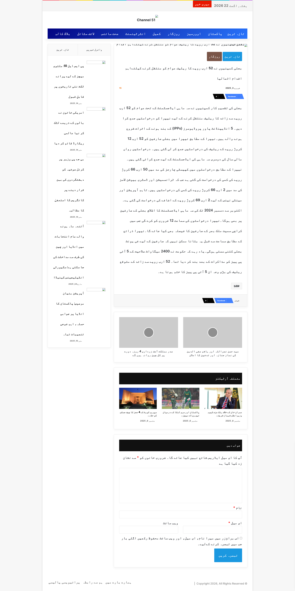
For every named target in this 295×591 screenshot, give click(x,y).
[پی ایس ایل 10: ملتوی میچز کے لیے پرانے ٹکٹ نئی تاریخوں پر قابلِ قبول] (96, 67)
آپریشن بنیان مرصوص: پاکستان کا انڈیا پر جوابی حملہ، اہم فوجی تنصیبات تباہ (70, 313)
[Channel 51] (147, 20)
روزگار (174, 34)
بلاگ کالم (62, 34)
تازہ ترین (235, 34)
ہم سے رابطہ (93, 582)
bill (236, 286)
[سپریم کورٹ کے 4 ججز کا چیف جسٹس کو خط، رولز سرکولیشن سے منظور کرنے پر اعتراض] (138, 398)
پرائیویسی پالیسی (64, 582)
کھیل (157, 34)
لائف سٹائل (85, 34)
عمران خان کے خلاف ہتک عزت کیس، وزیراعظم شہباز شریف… (225, 413)
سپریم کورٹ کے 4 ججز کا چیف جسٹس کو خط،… (138, 413)
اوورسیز (194, 34)
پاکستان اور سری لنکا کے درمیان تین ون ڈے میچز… (181, 413)
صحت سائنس (109, 34)
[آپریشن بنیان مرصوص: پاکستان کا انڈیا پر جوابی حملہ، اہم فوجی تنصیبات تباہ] (96, 294)
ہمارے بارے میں (118, 582)
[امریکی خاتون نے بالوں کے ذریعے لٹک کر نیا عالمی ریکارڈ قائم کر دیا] (96, 113)
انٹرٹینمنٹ (135, 34)
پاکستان (215, 34)
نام (237, 508)
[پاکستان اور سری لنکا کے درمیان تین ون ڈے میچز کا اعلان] (180, 398)
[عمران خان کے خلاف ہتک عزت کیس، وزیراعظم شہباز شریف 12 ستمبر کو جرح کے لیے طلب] (223, 398)
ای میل (235, 523)
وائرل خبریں (94, 49)
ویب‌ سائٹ (170, 523)
